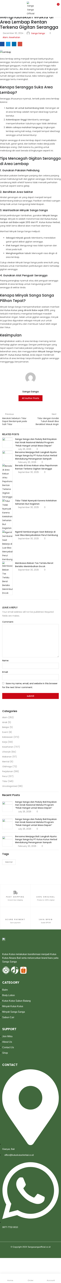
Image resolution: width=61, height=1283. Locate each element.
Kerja (4, 741)
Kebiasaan (7, 737)
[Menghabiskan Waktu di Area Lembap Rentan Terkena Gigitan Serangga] (2, 44)
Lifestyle (6, 751)
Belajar (5, 727)
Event (5, 732)
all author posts (30, 398)
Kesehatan (14, 37)
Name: (5, 660)
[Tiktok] (14, 970)
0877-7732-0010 (10, 1227)
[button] (56, 5)
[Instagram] (6, 970)
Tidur (4, 781)
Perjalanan (7, 771)
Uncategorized (9, 786)
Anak (4, 722)
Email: (5, 672)
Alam (5, 37)
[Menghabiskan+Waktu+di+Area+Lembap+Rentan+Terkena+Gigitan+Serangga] (8, 44)
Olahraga (7, 766)
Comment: (8, 621)
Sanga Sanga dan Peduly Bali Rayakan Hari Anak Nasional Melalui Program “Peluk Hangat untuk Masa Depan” (36, 442)
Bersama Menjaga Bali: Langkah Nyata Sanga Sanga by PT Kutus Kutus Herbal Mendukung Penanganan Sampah (36, 455)
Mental (5, 761)
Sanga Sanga (38, 33)
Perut (5, 776)
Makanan (7, 756)
